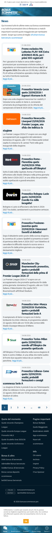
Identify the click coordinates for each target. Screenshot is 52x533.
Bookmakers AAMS (41, 431)
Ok (26, 521)
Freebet (26, 531)
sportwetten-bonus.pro (26, 493)
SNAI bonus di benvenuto (11, 459)
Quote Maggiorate (40, 427)
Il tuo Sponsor (38, 472)
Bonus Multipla (39, 423)
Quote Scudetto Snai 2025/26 (13, 439)
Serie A (46, 531)
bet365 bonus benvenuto (11, 480)
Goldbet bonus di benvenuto (12, 468)
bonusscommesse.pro (26, 490)
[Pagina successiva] (46, 407)
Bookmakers (15, 531)
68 (39, 407)
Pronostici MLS (7, 435)
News (5, 531)
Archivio (36, 459)
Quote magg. (36, 531)
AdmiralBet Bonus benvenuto (13, 464)
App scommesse (40, 435)
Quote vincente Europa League (13, 431)
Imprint (36, 464)
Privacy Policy (38, 468)
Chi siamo (37, 455)
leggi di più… (8, 79)
